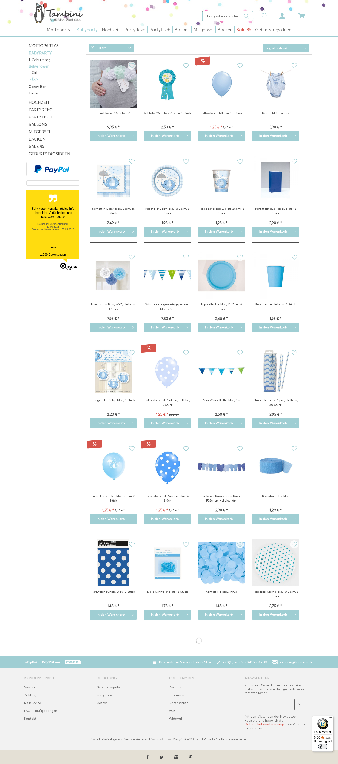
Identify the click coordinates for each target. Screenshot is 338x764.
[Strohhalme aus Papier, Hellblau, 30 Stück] (275, 378)
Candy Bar (37, 87)
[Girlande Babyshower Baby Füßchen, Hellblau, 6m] (221, 474)
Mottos (102, 703)
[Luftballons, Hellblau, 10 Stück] (221, 91)
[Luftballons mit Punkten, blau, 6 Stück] (167, 474)
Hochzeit (39, 102)
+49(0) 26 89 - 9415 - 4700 (244, 662)
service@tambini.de (296, 662)
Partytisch (41, 117)
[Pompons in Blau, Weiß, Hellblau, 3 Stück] (113, 283)
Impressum (177, 695)
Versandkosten (161, 739)
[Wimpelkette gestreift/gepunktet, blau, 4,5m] (167, 283)
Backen (37, 139)
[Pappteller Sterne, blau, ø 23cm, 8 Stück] (275, 570)
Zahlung (30, 695)
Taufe (33, 93)
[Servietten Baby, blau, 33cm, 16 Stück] (113, 187)
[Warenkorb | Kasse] (305, 15)
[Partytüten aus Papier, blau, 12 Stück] (275, 187)
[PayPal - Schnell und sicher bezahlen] (52, 169)
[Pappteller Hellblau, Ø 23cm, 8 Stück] (221, 283)
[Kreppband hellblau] (275, 474)
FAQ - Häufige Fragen (40, 711)
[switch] (322, 746)
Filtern (101, 48)
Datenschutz (178, 703)
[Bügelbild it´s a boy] (275, 91)
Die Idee (175, 687)
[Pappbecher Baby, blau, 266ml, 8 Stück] (221, 187)
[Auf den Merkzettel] (132, 66)
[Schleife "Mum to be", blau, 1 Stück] (167, 91)
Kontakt (30, 719)
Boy (34, 79)
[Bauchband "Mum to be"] (113, 91)
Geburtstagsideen (49, 153)
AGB (172, 711)
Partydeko (41, 109)
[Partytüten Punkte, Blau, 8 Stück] (113, 570)
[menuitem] (227, 16)
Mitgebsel (40, 131)
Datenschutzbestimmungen (265, 724)
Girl (34, 73)
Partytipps (104, 695)
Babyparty (40, 53)
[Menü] (330, 718)
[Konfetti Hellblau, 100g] (221, 570)
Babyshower (39, 66)
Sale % (36, 146)
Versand (30, 687)
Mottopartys (44, 45)
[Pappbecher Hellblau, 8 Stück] (275, 283)
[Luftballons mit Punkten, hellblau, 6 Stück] (167, 378)
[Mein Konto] (286, 15)
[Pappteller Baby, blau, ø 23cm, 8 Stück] (167, 187)
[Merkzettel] (265, 15)
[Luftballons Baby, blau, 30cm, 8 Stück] (113, 474)
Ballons (38, 124)
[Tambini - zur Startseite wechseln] (58, 12)
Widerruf (175, 719)
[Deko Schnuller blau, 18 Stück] (167, 570)
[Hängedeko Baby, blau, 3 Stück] (113, 378)
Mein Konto (32, 703)
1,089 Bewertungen (53, 254)
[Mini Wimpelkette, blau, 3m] (221, 378)
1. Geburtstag (39, 60)
